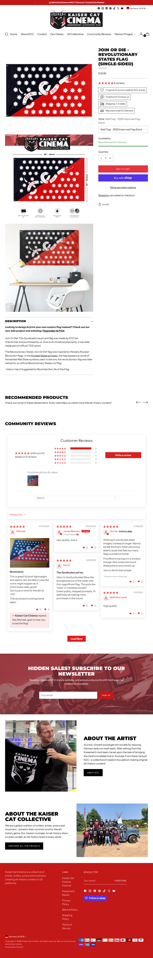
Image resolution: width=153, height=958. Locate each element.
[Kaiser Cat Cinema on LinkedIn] (106, 8)
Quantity (103, 151)
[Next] (118, 2)
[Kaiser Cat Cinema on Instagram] (102, 8)
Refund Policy (70, 909)
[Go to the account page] (140, 34)
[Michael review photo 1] (29, 553)
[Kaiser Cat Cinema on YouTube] (122, 8)
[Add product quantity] (110, 158)
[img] (17, 526)
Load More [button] (76, 638)
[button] (106, 83)
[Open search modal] (7, 34)
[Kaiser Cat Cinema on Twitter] (118, 8)
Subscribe (121, 880)
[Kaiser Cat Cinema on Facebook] (98, 8)
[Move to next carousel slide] (145, 402)
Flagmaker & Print (54, 330)
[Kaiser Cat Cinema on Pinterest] (110, 8)
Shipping (103, 195)
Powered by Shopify (14, 947)
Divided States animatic (44, 355)
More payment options (123, 187)
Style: (119, 121)
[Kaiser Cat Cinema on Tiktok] (114, 8)
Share (105, 204)
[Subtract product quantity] (101, 158)
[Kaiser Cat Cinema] (76, 19)
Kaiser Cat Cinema (30, 941)
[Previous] (35, 2)
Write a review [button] (123, 455)
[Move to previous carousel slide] (138, 402)
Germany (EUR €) (138, 8)
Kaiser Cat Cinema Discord (68, 882)
